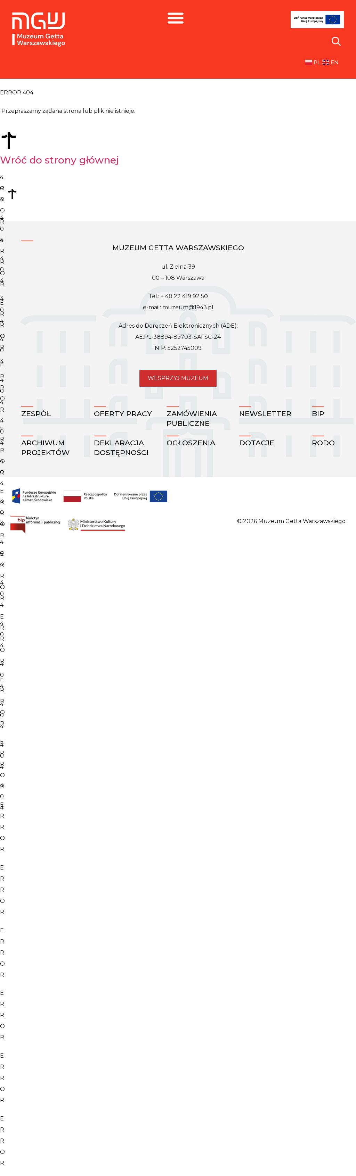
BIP (318, 413)
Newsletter (265, 413)
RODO (323, 442)
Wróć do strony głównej (59, 160)
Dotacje (256, 442)
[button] (175, 18)
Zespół (36, 413)
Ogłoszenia (191, 442)
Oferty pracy (123, 413)
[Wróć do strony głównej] (8, 140)
